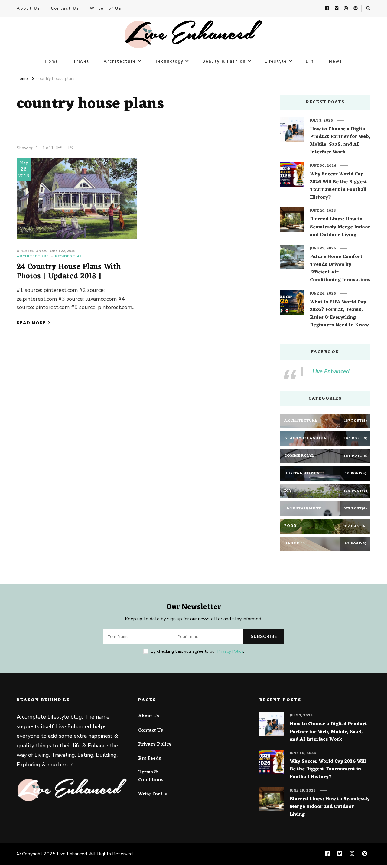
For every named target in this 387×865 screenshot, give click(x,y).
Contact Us (65, 8)
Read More (31, 323)
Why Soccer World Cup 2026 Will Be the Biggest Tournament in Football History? (338, 186)
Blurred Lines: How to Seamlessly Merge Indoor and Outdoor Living (340, 227)
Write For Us (106, 8)
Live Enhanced (331, 371)
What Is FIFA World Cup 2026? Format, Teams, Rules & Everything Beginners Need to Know (339, 314)
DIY (310, 61)
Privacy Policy (230, 651)
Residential (68, 256)
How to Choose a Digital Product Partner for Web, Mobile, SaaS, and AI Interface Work (340, 141)
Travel (81, 61)
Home (51, 61)
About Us (28, 8)
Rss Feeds (149, 759)
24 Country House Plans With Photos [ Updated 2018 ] (69, 271)
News (335, 61)
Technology (169, 61)
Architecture (120, 61)
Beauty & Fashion (224, 61)
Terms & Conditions (151, 776)
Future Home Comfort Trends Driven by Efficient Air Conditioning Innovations (340, 268)
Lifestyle (276, 61)
